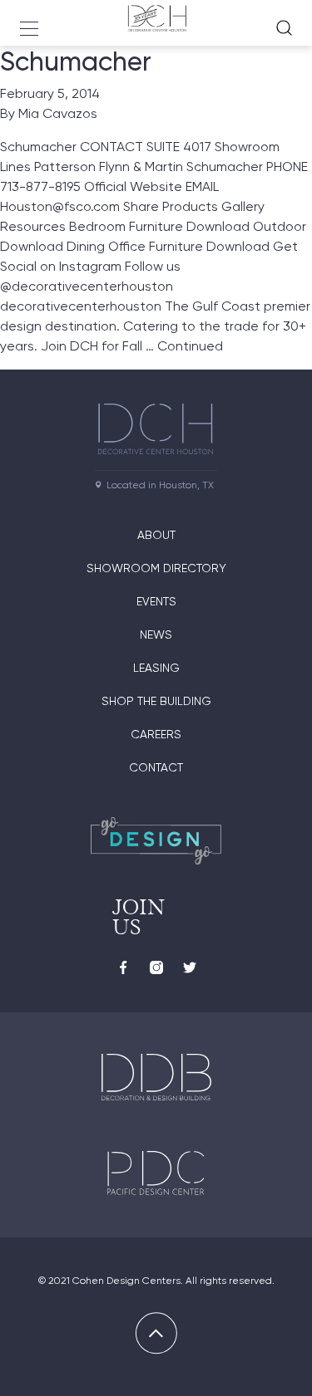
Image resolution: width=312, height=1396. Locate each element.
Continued (190, 346)
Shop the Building (156, 701)
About (156, 534)
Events (156, 601)
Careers (156, 734)
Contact (156, 767)
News (156, 634)
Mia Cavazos (57, 113)
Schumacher (75, 61)
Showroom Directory (156, 568)
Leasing (156, 667)
